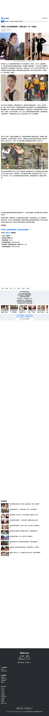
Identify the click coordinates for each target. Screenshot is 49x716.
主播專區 (2, 693)
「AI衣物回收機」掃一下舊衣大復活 (24, 303)
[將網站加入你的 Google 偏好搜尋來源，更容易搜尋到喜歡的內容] (24, 319)
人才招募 (2, 691)
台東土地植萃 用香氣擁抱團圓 (24, 293)
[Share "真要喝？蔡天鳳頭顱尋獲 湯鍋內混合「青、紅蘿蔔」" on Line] (44, 18)
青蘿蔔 (27, 288)
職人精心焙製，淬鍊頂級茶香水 (24, 295)
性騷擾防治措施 (4, 678)
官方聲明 (2, 701)
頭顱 (2, 288)
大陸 (4, 23)
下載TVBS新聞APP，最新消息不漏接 (25, 315)
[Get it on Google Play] (29, 708)
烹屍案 (23, 288)
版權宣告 (2, 682)
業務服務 (2, 700)
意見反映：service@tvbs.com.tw (24, 657)
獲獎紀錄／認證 (4, 703)
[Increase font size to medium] (42, 18)
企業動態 (2, 690)
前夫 (14, 288)
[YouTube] (28, 662)
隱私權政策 (3, 677)
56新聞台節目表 (4, 671)
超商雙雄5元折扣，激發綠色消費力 (24, 300)
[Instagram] (25, 662)
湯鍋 (11, 288)
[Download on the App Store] (20, 708)
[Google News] (30, 662)
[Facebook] (18, 662)
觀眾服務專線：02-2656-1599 (24, 659)
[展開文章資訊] (47, 30)
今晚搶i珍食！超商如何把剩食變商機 (24, 301)
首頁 (1, 23)
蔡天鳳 (18, 288)
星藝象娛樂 (3, 695)
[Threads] (23, 662)
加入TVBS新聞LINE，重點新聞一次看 (24, 316)
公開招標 (2, 698)
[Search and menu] (47, 18)
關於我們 (2, 669)
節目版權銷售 (3, 696)
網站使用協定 (3, 680)
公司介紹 (2, 688)
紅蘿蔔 (6, 288)
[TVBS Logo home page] (5, 18)
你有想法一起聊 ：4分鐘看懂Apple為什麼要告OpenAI (15, 21)
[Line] (21, 662)
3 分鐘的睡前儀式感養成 (24, 296)
